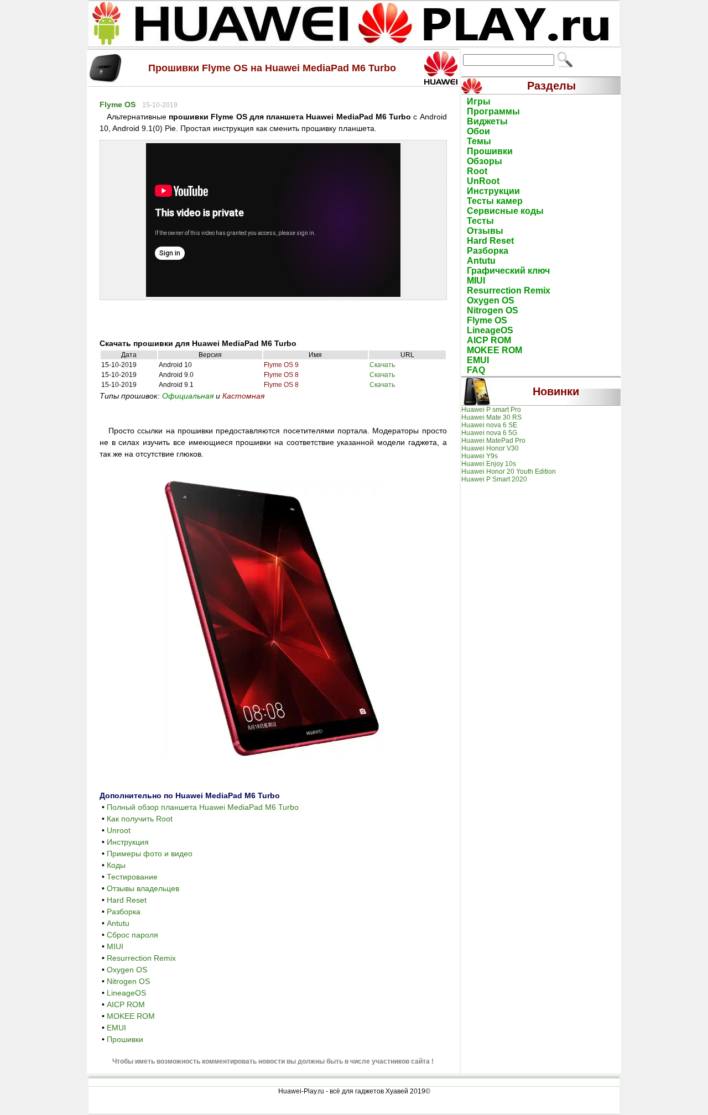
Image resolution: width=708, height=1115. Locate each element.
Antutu (118, 923)
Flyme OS (118, 104)
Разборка (123, 911)
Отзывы (485, 230)
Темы (479, 141)
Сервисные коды (505, 211)
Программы (493, 111)
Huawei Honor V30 (490, 448)
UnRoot (483, 181)
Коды (116, 865)
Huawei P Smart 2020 (494, 479)
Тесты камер (495, 201)
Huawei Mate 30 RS (491, 417)
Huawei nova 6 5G (489, 433)
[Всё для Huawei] (354, 44)
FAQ (476, 370)
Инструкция (128, 841)
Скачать (382, 365)
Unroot (119, 830)
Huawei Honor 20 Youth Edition (508, 471)
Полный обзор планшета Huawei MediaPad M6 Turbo (203, 807)
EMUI (116, 1027)
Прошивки (125, 1039)
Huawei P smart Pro (491, 409)
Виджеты (487, 121)
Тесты (480, 221)
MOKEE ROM (131, 1016)
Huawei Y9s (479, 456)
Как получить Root (140, 818)
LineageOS (126, 992)
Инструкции (493, 191)
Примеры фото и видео (149, 853)
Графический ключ (508, 270)
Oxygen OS (127, 969)
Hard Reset (127, 900)
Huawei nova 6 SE (489, 425)
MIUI (115, 946)
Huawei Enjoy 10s (488, 464)
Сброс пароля (132, 934)
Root (477, 171)
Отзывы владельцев (143, 888)
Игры (479, 101)
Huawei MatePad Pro (493, 440)
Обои (478, 131)
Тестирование (132, 876)
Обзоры (484, 161)
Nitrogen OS (128, 981)
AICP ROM (126, 1004)
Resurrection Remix (141, 958)
